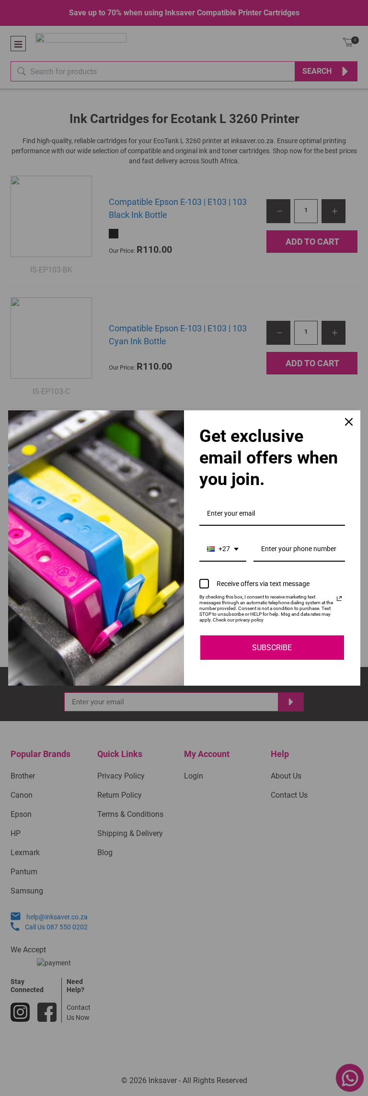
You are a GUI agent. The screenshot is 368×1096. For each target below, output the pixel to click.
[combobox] (222, 549)
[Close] (348, 421)
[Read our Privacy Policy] (339, 598)
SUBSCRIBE (272, 647)
